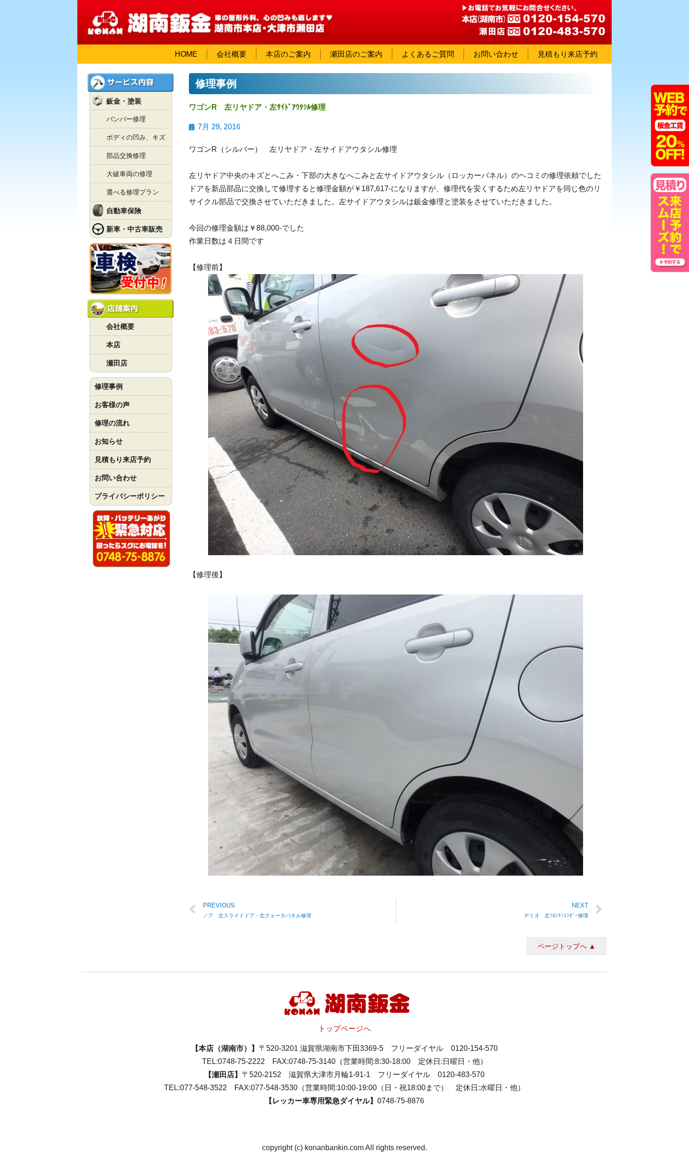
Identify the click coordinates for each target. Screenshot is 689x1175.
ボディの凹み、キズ (135, 137)
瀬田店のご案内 (356, 54)
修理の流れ (112, 423)
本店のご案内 (288, 54)
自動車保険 (124, 211)
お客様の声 (112, 405)
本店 (113, 345)
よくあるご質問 (428, 54)
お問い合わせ (495, 54)
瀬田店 (116, 363)
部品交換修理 (126, 155)
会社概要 (232, 54)
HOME (186, 54)
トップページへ (344, 1029)
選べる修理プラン (132, 192)
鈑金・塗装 (124, 101)
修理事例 (109, 386)
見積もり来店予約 (568, 54)
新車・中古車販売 (134, 229)
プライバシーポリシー (130, 496)
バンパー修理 (126, 119)
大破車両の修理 (129, 174)
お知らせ (109, 441)
